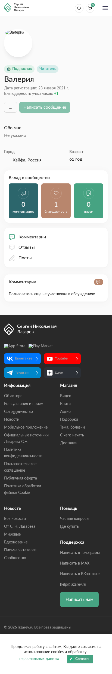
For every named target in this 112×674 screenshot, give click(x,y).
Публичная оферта (20, 478)
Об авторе (13, 396)
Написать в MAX (74, 563)
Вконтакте (23, 358)
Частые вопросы (74, 519)
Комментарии (32, 237)
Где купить (69, 527)
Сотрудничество (18, 412)
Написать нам (79, 599)
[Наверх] (102, 617)
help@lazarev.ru (73, 584)
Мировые (12, 534)
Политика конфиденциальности (23, 453)
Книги (65, 404)
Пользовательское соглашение (20, 467)
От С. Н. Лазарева (19, 527)
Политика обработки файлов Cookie (22, 489)
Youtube (61, 358)
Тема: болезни (72, 427)
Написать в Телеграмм (80, 553)
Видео (65, 396)
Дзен (59, 372)
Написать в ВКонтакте (79, 574)
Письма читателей (20, 550)
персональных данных (39, 659)
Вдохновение (15, 542)
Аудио (65, 412)
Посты (25, 258)
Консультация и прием (23, 404)
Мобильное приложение (26, 427)
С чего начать (72, 435)
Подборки (69, 420)
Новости (11, 420)
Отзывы (26, 247)
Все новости (15, 519)
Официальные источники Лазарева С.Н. (26, 438)
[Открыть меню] (105, 8)
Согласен (82, 659)
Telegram (22, 372)
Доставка (68, 443)
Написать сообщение (44, 107)
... (10, 107)
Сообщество (15, 558)
